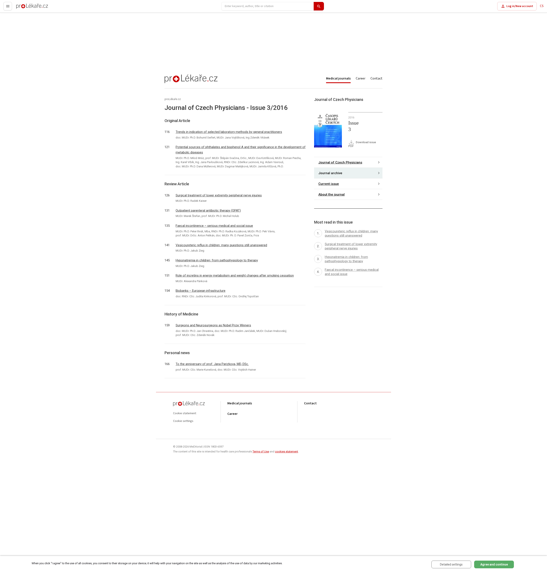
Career (360, 78)
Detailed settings (451, 564)
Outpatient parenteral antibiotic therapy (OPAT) (208, 210)
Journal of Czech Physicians (340, 162)
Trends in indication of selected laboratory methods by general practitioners (229, 132)
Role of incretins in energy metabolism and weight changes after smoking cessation (235, 275)
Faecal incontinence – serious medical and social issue (214, 226)
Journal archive (330, 173)
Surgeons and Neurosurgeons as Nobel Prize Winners (213, 325)
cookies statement (286, 451)
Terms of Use (261, 451)
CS (542, 6)
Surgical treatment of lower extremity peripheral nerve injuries (219, 195)
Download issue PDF (362, 144)
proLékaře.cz (25, 8)
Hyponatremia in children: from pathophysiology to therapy (217, 260)
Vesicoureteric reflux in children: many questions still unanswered (221, 245)
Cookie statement (184, 413)
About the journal (331, 194)
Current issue (328, 184)
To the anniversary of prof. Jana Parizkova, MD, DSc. (212, 364)
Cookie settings (183, 421)
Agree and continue (494, 564)
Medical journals (338, 78)
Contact (376, 78)
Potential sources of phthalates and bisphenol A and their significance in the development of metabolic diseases (241, 149)
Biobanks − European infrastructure (200, 291)
